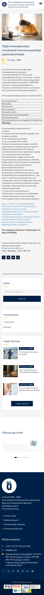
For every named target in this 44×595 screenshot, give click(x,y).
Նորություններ (8, 322)
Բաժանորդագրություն (13, 528)
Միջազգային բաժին (12, 432)
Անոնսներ (7, 327)
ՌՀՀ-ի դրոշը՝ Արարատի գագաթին (28, 352)
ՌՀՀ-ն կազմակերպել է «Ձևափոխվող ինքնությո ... (29, 370)
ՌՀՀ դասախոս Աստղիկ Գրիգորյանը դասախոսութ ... (29, 389)
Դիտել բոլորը (22, 403)
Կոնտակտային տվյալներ (14, 524)
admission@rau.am (16, 248)
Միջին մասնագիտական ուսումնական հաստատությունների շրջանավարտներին (21, 50)
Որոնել (22, 299)
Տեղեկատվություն (11, 520)
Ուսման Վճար (10, 515)
